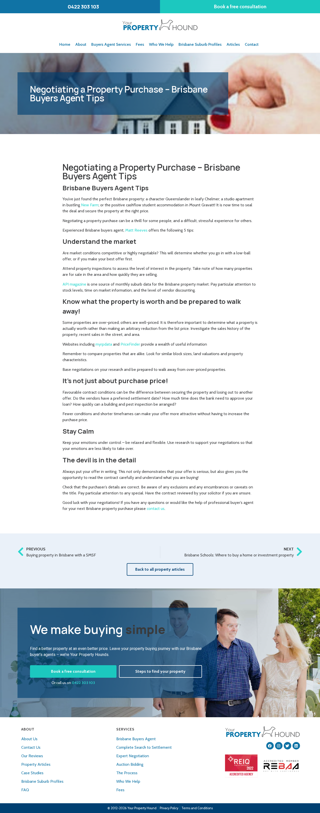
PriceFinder (130, 344)
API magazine (74, 284)
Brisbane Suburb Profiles (200, 44)
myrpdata (104, 344)
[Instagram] (278, 745)
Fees (140, 44)
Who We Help (161, 44)
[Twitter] (287, 745)
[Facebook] (270, 745)
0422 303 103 (83, 682)
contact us (155, 508)
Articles (233, 44)
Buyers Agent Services (111, 44)
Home (64, 44)
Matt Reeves (136, 230)
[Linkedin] (296, 745)
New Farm (89, 205)
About (80, 44)
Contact (251, 44)
